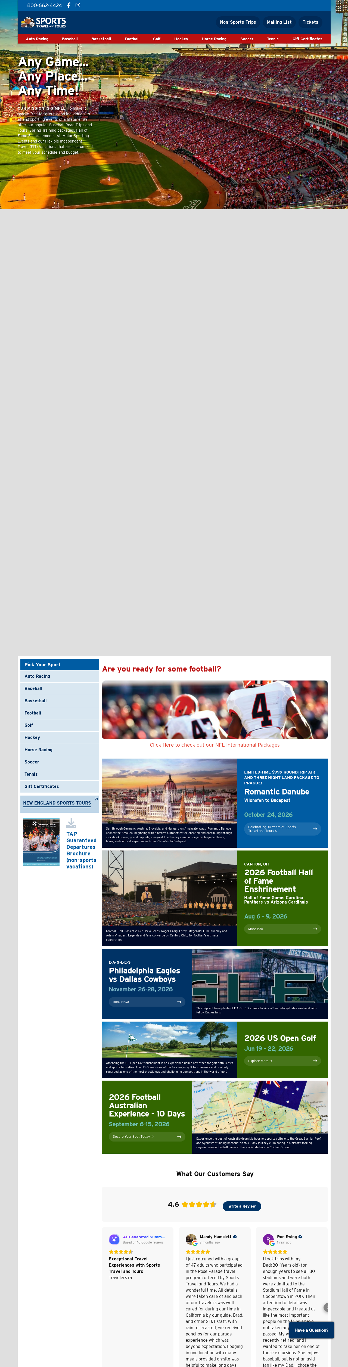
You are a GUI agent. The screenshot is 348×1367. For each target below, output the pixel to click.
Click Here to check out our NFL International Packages (215, 745)
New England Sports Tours (57, 803)
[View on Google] (191, 1239)
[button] (102, 1307)
